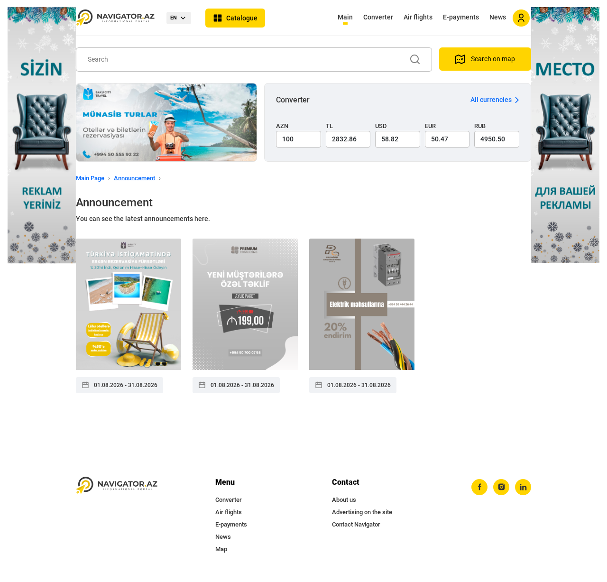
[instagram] (501, 487)
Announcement (134, 178)
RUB (480, 125)
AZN (282, 125)
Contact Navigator (356, 524)
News (497, 17)
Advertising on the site (362, 512)
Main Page (90, 178)
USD (381, 125)
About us (344, 499)
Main (345, 17)
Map (221, 549)
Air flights (418, 17)
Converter (378, 17)
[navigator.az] (116, 485)
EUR (430, 125)
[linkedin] (523, 487)
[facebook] (479, 487)
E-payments (461, 17)
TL (329, 125)
